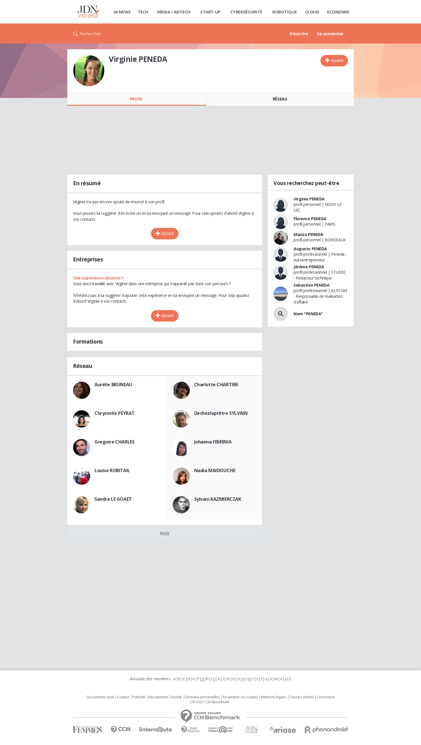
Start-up (210, 12)
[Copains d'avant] (220, 729)
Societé (176, 697)
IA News (122, 12)
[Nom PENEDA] (281, 314)
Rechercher (90, 33)
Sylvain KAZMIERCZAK (217, 499)
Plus (164, 533)
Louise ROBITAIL (112, 470)
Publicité (138, 697)
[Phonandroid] (326, 729)
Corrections (326, 697)
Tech (143, 12)
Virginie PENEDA (309, 199)
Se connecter (330, 33)
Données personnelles (202, 697)
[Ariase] (282, 729)
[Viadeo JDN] (251, 729)
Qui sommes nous (100, 697)
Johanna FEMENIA (213, 442)
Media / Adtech (173, 12)
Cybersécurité (246, 12)
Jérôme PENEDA (309, 266)
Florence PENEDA (310, 218)
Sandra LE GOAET (113, 499)
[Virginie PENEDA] (89, 70)
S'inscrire (299, 33)
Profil (136, 99)
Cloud (312, 12)
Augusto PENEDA (310, 248)
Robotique (284, 12)
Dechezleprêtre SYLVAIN (221, 413)
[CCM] (120, 729)
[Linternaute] (155, 729)
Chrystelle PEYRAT (115, 413)
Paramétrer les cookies (240, 697)
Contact (123, 697)
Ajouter (337, 60)
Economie (338, 12)
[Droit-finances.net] (190, 729)
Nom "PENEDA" (308, 313)
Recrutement (158, 697)
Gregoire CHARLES (114, 442)
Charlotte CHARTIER (216, 384)
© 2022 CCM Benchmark (210, 702)
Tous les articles (302, 697)
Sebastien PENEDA (311, 285)
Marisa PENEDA (308, 234)
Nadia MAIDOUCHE (214, 470)
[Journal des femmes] (87, 729)
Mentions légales (273, 697)
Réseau (280, 99)
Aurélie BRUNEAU (113, 384)
